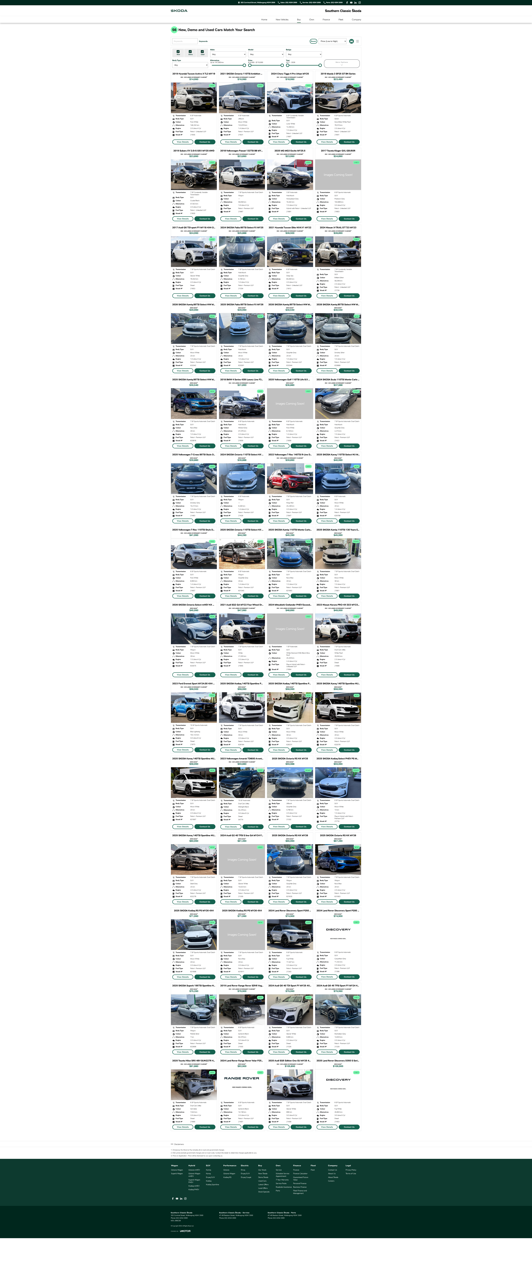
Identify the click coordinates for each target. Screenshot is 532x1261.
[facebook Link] (347, 2)
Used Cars (262, 1181)
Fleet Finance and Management (300, 1192)
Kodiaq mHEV (194, 1186)
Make (212, 50)
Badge (288, 50)
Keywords (203, 41)
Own (311, 19)
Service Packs (281, 1183)
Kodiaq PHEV (193, 1189)
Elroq (243, 1170)
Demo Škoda (263, 1177)
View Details (183, 142)
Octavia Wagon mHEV (194, 1174)
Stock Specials (264, 1192)
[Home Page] (179, 10)
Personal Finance (299, 1183)
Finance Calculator (300, 1173)
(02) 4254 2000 (182, 1218)
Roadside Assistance (284, 1187)
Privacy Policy (351, 1170)
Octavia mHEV (194, 1170)
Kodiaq (208, 1181)
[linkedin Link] (355, 2)
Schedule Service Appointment (282, 1174)
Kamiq (208, 1170)
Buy (299, 19)
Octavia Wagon (177, 1170)
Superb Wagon (177, 1173)
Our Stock (262, 1170)
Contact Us (205, 142)
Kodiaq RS (227, 1177)
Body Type (176, 60)
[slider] (244, 65)
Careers (331, 1181)
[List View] (357, 41)
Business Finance (300, 1187)
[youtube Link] (351, 2)
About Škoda (333, 1177)
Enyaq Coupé (246, 1177)
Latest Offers (263, 1184)
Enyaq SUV (210, 1177)
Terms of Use (351, 1173)
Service (279, 1170)
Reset (313, 41)
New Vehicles (282, 19)
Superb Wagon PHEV (194, 1181)
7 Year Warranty (282, 1180)
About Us (332, 1173)
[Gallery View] (351, 41)
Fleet (341, 19)
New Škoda (262, 1173)
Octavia (226, 1170)
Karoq (208, 1173)
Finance (326, 19)
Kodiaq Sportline (212, 1184)
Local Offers (263, 1188)
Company (356, 19)
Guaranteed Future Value (300, 1178)
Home (264, 19)
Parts (278, 1191)
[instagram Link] (359, 2)
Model (250, 50)
